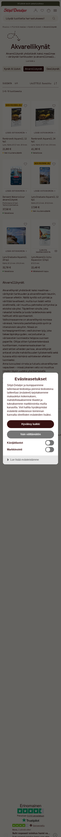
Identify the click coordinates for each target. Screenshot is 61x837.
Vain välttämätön (30, 434)
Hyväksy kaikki (30, 424)
